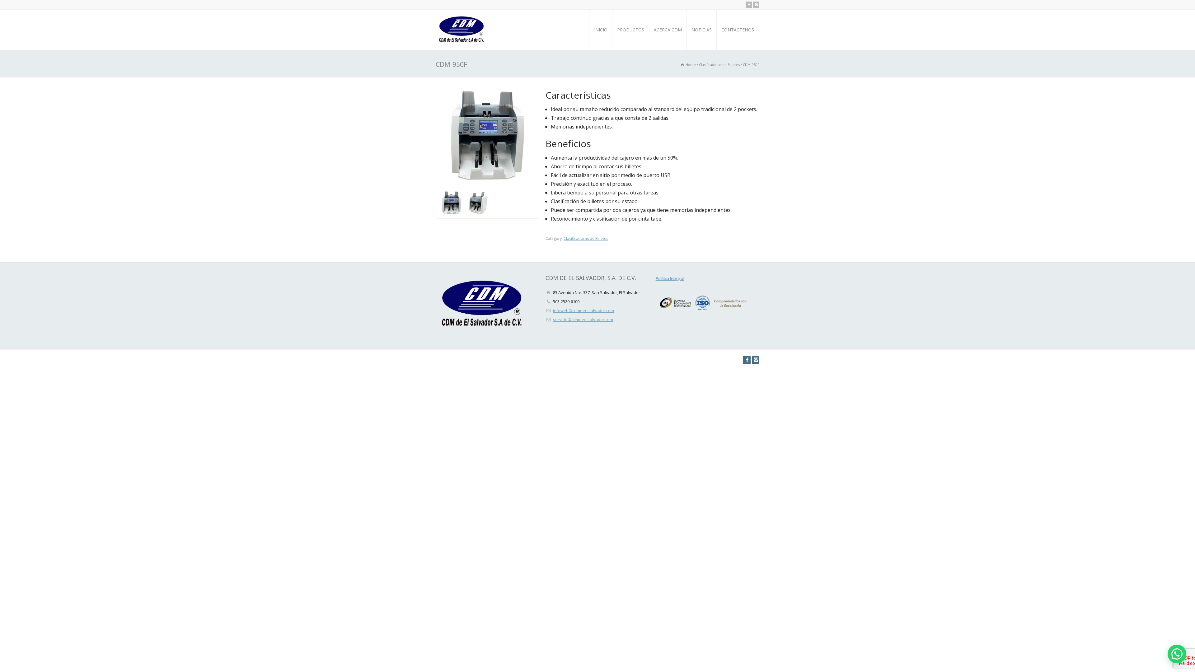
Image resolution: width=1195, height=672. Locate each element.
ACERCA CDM (668, 30)
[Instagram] (756, 5)
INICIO (600, 30)
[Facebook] (749, 5)
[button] (1177, 654)
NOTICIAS (701, 30)
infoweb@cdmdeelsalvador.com (583, 310)
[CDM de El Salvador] (462, 30)
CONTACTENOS (737, 30)
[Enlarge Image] (489, 88)
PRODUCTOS (630, 30)
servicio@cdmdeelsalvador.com (583, 319)
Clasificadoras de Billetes (586, 238)
